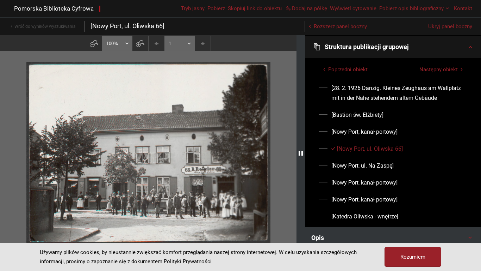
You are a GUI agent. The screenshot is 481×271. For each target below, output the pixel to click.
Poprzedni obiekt (348, 69)
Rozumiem (412, 257)
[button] (393, 47)
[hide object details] (300, 153)
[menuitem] (397, 93)
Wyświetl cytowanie (353, 8)
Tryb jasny (193, 8)
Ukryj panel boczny (450, 26)
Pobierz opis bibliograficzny (411, 8)
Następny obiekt (438, 69)
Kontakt (463, 8)
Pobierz (216, 8)
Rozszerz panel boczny (340, 26)
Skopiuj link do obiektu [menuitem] (255, 8)
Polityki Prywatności (188, 261)
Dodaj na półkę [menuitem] (309, 8)
